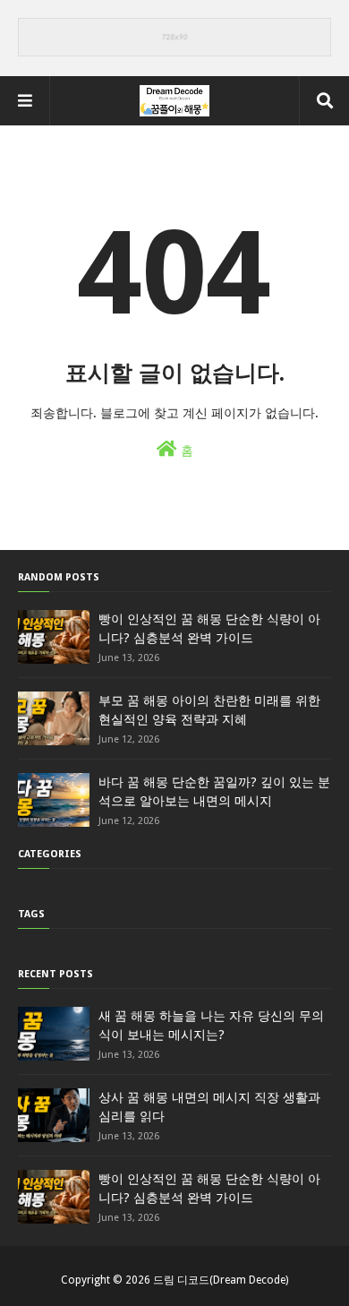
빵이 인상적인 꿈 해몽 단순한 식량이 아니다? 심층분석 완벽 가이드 (209, 628)
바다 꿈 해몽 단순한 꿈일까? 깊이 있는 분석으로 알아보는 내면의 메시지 (214, 791)
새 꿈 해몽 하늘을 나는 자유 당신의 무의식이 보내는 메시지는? (211, 1025)
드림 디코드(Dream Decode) (220, 1280)
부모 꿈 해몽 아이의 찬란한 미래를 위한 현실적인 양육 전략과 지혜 (209, 709)
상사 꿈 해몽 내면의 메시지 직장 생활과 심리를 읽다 (209, 1106)
